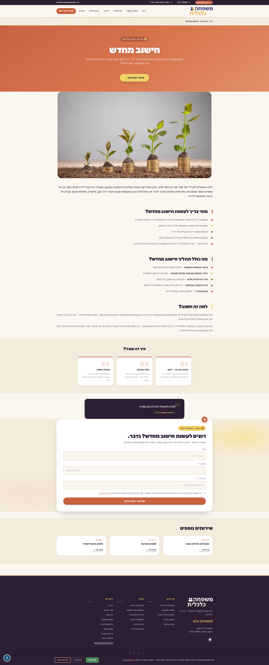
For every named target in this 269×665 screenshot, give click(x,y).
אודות (82, 10)
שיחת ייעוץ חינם (66, 10)
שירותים (118, 10)
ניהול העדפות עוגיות (103, 643)
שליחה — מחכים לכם (134, 501)
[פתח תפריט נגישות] (7, 658)
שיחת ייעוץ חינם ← (134, 77)
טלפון (202, 464)
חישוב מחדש (168, 619)
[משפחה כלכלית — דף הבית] (201, 11)
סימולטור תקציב (137, 619)
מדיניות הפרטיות (105, 493)
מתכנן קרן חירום (137, 605)
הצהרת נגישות (107, 619)
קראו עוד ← (204, 549)
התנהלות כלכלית (167, 605)
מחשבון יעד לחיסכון (135, 610)
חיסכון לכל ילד (137, 628)
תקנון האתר (108, 628)
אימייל (202, 478)
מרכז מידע (94, 10)
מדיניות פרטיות (106, 624)
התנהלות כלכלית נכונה (197, 543)
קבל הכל (92, 660)
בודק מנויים (139, 624)
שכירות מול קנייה (136, 614)
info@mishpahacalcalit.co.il (67, 2)
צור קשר (109, 614)
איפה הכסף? (132, 10)
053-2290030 (182, 2)
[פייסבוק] (210, 639)
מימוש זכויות (107, 638)
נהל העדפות (62, 660)
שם (204, 449)
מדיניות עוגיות (107, 633)
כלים (107, 10)
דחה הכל (78, 660)
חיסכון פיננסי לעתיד (93, 543)
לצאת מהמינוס (148, 543)
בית (144, 10)
